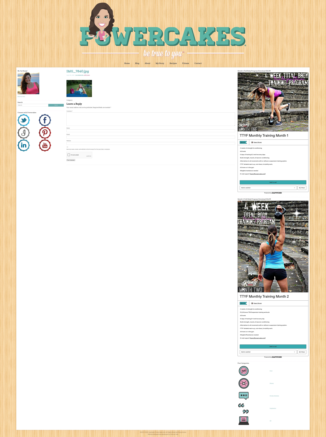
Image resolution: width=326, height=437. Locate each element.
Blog (137, 63)
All (270, 421)
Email (68, 134)
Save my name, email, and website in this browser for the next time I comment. (88, 149)
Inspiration (273, 408)
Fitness (185, 63)
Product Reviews (274, 396)
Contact (198, 63)
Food (271, 371)
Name (68, 128)
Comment (69, 111)
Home (127, 63)
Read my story (21, 96)
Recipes (173, 63)
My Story (160, 63)
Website (68, 140)
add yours (87, 75)
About (147, 63)
